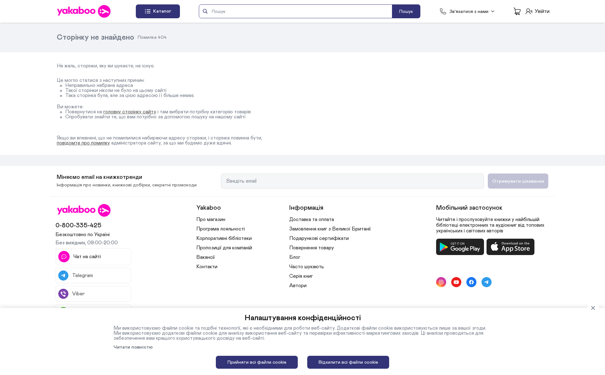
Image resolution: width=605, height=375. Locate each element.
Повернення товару (311, 247)
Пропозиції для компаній (224, 247)
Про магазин (210, 219)
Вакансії (205, 257)
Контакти (206, 266)
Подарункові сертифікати (319, 238)
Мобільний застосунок (469, 208)
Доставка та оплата (311, 219)
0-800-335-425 (78, 225)
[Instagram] (441, 282)
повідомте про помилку (83, 142)
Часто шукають (306, 266)
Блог (294, 257)
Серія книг (301, 276)
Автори (298, 285)
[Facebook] (471, 282)
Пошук (406, 11)
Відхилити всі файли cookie (348, 362)
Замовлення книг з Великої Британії (330, 228)
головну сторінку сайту (129, 111)
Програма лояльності (220, 228)
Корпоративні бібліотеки (224, 238)
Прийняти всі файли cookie (257, 362)
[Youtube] (456, 282)
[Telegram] (486, 282)
